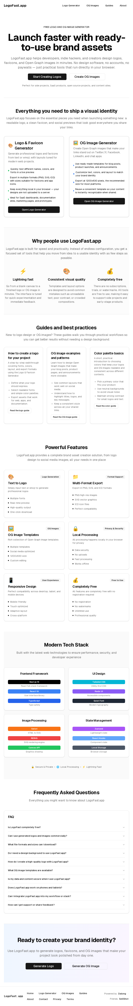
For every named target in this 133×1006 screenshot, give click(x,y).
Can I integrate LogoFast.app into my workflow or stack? (39, 896)
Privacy (57, 999)
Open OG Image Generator (99, 201)
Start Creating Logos (47, 76)
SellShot (123, 999)
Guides (109, 5)
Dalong (122, 993)
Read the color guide (106, 406)
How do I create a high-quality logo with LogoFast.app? (38, 861)
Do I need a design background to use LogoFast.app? (37, 853)
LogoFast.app (13, 996)
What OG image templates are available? (30, 870)
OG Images (92, 5)
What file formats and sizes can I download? (32, 844)
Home (30, 993)
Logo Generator (71, 5)
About (123, 5)
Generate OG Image (85, 966)
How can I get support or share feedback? (31, 905)
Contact (43, 999)
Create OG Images (87, 76)
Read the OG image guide (65, 417)
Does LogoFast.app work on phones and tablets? (35, 887)
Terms (70, 999)
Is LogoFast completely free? (24, 827)
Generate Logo (43, 966)
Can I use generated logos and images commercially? (37, 836)
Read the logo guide (19, 410)
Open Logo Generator (34, 209)
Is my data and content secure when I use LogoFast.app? (39, 879)
